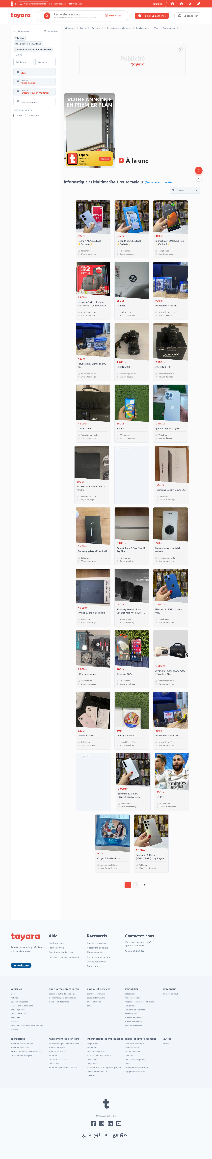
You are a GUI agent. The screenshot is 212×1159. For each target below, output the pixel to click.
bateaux (14, 1021)
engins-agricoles (18, 1009)
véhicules (16, 988)
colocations (130, 994)
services (91, 1005)
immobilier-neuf (170, 994)
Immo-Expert (21, 965)
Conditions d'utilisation (61, 952)
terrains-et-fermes (133, 1025)
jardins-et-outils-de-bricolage (62, 994)
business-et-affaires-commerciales (26, 1051)
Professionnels (56, 947)
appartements (131, 1013)
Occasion (34, 115)
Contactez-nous (57, 943)
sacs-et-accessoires (58, 1059)
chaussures (54, 1063)
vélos (127, 1063)
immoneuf (169, 988)
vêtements (53, 1055)
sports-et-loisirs (132, 1047)
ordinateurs (92, 1047)
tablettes (91, 1075)
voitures (14, 997)
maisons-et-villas (132, 997)
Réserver (105, 159)
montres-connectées (96, 1051)
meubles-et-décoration (59, 1001)
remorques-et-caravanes (22, 1005)
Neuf (20, 115)
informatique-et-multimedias (105, 1038)
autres (167, 1038)
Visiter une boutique (97, 947)
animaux (129, 1055)
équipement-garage (19, 1001)
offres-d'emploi (94, 1001)
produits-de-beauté (57, 1051)
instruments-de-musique (136, 1067)
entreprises (18, 1038)
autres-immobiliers (133, 1021)
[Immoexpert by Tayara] (181, 4)
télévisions (92, 1059)
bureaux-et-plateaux (134, 1017)
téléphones (92, 1063)
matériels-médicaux (20, 1047)
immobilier (131, 988)
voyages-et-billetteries (135, 1071)
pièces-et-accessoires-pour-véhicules (27, 1025)
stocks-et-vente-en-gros (21, 1055)
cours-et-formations (96, 997)
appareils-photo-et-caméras (99, 1055)
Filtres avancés (94, 952)
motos (13, 994)
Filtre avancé (115, 15)
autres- (166, 1043)
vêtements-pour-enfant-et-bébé (63, 1067)
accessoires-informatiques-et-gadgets (104, 1067)
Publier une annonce (97, 943)
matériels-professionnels (22, 1043)
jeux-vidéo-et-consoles (97, 1071)
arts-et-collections (133, 1051)
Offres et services (96, 961)
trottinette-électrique (134, 1043)
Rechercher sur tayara (98, 956)
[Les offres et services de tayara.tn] (198, 3)
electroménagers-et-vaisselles (62, 997)
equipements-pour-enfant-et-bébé (64, 1043)
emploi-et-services (98, 988)
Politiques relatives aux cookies (65, 956)
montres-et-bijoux (57, 1047)
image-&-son (93, 1043)
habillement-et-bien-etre (64, 1038)
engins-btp (15, 1017)
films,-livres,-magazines (135, 1059)
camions (14, 1029)
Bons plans (92, 966)
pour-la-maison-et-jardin (64, 988)
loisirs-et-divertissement (140, 1038)
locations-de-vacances (135, 1009)
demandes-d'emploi (96, 994)
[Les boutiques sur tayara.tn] (172, 3)
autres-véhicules (18, 1013)
